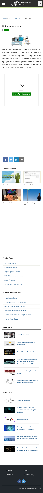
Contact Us (9, 475)
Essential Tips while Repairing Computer (17, 315)
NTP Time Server (10, 263)
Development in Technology (13, 284)
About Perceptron (10, 280)
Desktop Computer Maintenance (15, 310)
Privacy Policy (29, 475)
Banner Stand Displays (12, 319)
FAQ (26, 470)
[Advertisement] (21, 132)
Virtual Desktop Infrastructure (14, 276)
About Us (9, 470)
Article (6, 30)
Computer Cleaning (10, 267)
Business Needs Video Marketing (15, 302)
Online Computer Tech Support (14, 306)
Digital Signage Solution (12, 272)
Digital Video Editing (10, 298)
